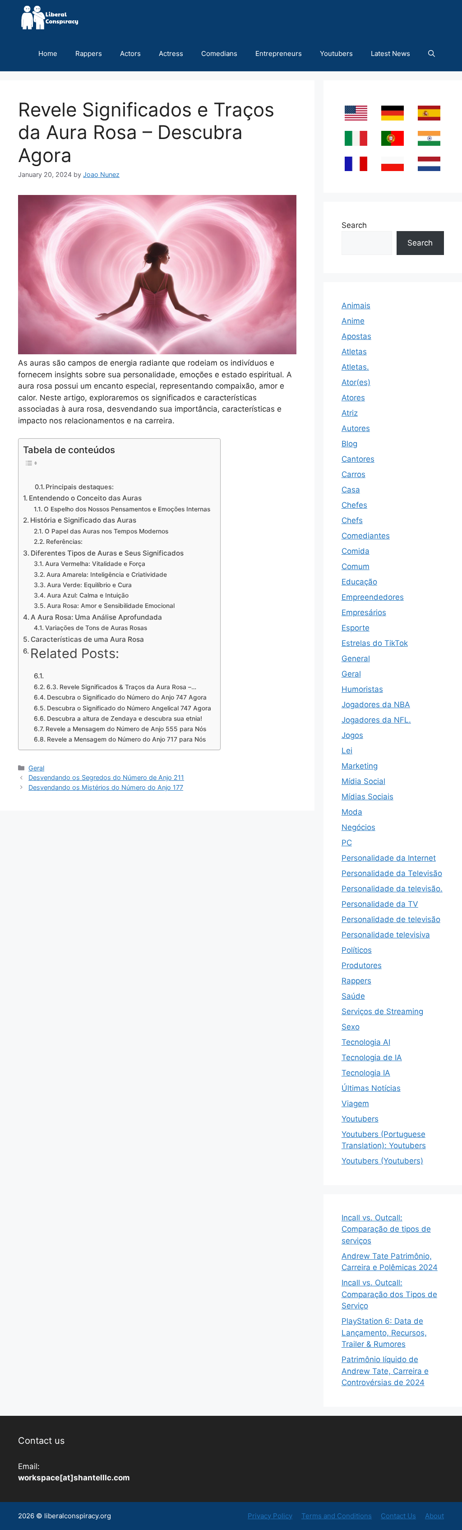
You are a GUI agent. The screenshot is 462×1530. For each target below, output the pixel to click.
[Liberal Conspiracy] (49, 18)
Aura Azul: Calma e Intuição (88, 595)
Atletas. (355, 366)
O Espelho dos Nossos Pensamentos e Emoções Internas (127, 509)
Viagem (355, 1103)
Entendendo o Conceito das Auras (85, 498)
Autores (356, 428)
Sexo (351, 1026)
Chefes (354, 505)
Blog (349, 443)
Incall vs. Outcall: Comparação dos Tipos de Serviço (389, 1294)
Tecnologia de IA (372, 1057)
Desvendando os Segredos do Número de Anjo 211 (106, 777)
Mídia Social (363, 781)
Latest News (390, 53)
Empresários (364, 612)
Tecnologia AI (366, 1042)
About (434, 1515)
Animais (356, 305)
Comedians (219, 53)
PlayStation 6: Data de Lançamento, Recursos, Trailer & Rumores (384, 1333)
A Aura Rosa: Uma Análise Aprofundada (96, 617)
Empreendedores (373, 597)
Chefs (352, 520)
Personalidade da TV (380, 904)
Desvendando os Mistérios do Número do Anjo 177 (105, 787)
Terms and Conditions (336, 1515)
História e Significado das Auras (83, 520)
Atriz (350, 412)
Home (47, 53)
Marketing (360, 765)
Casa (351, 489)
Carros (353, 474)
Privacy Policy (270, 1515)
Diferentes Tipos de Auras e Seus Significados (107, 553)
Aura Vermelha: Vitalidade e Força (95, 563)
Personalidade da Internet (389, 857)
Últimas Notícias (371, 1088)
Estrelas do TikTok (375, 643)
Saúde (353, 996)
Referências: (64, 541)
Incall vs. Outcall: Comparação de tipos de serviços (386, 1229)
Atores (353, 397)
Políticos (357, 950)
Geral (36, 768)
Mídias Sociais (367, 796)
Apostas (356, 336)
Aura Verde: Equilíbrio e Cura (89, 585)
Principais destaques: (80, 487)
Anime (353, 320)
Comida (356, 551)
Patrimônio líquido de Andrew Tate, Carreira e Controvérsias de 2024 (385, 1371)
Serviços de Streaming (382, 1011)
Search (354, 225)
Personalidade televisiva (386, 934)
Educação (359, 581)
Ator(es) (356, 382)
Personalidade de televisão (391, 919)
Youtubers (336, 53)
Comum (356, 566)
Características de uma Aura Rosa (87, 639)
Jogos (352, 735)
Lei (347, 750)
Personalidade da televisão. (392, 888)
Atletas (354, 351)
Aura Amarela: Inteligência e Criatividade (106, 574)
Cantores (358, 459)
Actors (130, 53)
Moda (352, 811)
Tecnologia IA (366, 1072)
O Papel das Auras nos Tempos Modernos (106, 531)
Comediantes (366, 535)
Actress (171, 53)
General (356, 658)
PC (347, 842)
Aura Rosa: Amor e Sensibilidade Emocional (111, 605)
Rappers (88, 53)
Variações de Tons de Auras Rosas (96, 627)
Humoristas (362, 689)
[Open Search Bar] (431, 53)
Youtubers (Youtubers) (382, 1160)
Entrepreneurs (278, 53)
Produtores (362, 965)
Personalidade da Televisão (392, 873)
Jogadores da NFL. (376, 719)
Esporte (356, 627)
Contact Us (398, 1515)
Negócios (358, 827)
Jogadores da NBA (376, 704)
